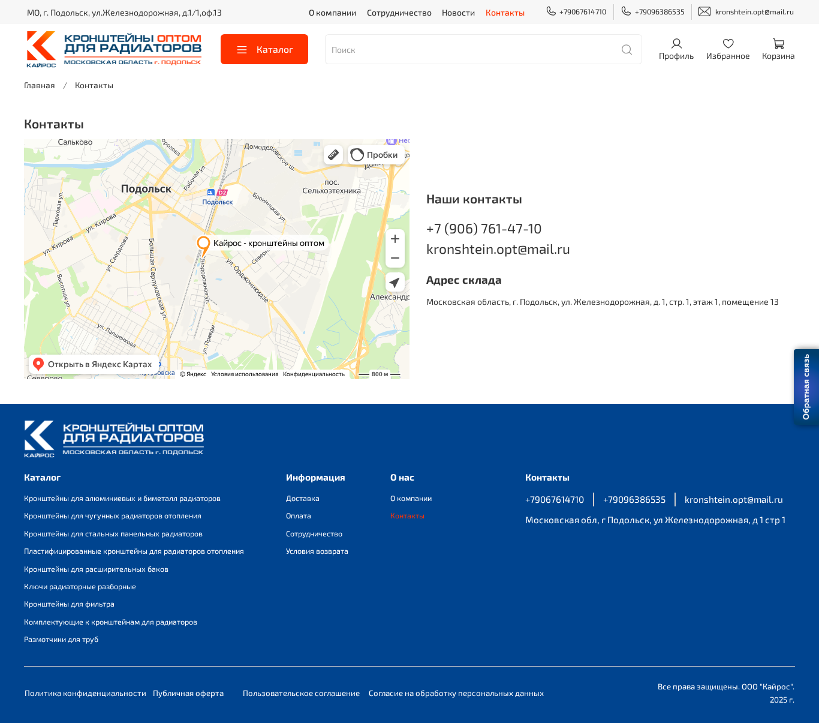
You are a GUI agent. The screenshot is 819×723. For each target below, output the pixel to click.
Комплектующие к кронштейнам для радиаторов (110, 621)
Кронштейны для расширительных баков (96, 569)
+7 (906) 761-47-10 (484, 228)
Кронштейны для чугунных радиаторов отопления (112, 515)
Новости (458, 12)
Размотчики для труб (61, 639)
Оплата (298, 515)
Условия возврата (317, 551)
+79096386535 (660, 11)
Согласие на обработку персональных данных (456, 693)
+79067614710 (582, 11)
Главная (39, 85)
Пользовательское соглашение (301, 693)
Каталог (275, 49)
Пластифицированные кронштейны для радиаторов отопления (134, 551)
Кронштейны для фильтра (69, 603)
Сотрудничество (399, 12)
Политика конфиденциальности (85, 693)
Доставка (303, 498)
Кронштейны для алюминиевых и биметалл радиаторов (122, 498)
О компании (332, 12)
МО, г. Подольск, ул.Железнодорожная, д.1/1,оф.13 (124, 12)
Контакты (505, 12)
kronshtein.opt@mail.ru (754, 11)
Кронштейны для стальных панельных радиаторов (113, 533)
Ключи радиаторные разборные (80, 586)
